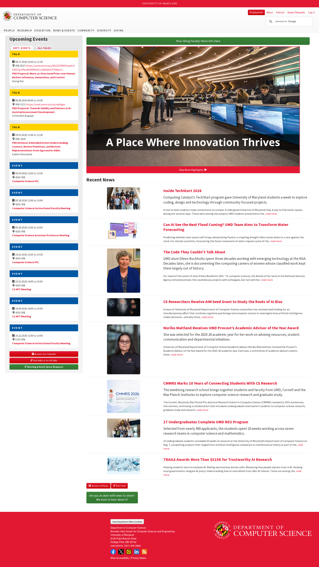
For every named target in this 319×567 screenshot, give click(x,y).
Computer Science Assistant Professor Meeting (40, 235)
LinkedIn (136, 551)
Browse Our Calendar (45, 354)
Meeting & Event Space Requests (45, 366)
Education (42, 30)
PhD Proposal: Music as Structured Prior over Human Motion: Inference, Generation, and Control (43, 75)
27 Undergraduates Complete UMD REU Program (205, 421)
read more (271, 213)
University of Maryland (159, 3)
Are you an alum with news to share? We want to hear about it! (112, 497)
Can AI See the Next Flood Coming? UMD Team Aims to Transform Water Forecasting (225, 227)
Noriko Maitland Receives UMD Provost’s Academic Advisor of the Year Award (231, 327)
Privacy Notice (138, 558)
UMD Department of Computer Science (29, 16)
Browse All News (99, 485)
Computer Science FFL (25, 181)
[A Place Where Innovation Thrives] (193, 106)
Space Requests (296, 12)
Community (86, 30)
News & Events (64, 30)
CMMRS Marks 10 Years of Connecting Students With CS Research (220, 383)
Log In (311, 12)
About (269, 12)
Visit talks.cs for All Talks (45, 360)
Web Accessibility (119, 558)
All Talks (44, 48)
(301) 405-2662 (132, 545)
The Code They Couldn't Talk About (194, 252)
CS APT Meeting (21, 289)
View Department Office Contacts (127, 521)
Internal (280, 12)
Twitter (121, 551)
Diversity (104, 30)
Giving (119, 30)
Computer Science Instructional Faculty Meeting (41, 208)
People (9, 30)
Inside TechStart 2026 (182, 190)
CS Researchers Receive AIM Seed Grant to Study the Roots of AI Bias (222, 301)
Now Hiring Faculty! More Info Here (198, 41)
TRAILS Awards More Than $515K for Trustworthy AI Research (217, 459)
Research (24, 30)
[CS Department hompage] (262, 529)
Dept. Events (23, 48)
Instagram (128, 551)
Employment (256, 12)
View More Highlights (191, 169)
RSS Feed (120, 485)
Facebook (113, 551)
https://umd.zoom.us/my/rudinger (45, 104)
